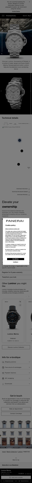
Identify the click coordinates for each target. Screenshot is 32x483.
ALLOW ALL (16, 259)
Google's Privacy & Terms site (11, 236)
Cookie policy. (13, 247)
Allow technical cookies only (12, 228)
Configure (15, 262)
